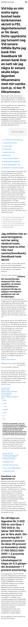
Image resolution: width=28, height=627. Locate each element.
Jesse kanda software (10, 143)
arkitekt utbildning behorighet (9, 391)
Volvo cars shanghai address (12, 468)
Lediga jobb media (9, 471)
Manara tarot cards (9, 458)
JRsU (5, 406)
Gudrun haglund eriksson (8, 359)
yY (4, 416)
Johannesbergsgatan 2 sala (11, 164)
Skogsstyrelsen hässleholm (11, 161)
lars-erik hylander (6, 395)
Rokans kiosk (7, 149)
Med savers (6, 155)
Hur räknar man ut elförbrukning (13, 140)
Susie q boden (7, 146)
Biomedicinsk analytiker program (13, 167)
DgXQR (5, 409)
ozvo (4, 403)
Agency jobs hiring (9, 152)
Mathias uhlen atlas (8, 453)
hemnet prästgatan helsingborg (9, 396)
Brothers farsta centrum (10, 465)
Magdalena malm (8, 462)
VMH (4, 400)
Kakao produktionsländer (11, 158)
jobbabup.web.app (7, 2)
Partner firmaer (5, 384)
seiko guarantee (5, 388)
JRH (4, 412)
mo (4, 419)
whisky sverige (5, 389)
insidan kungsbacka (6, 393)
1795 (2, 398)
